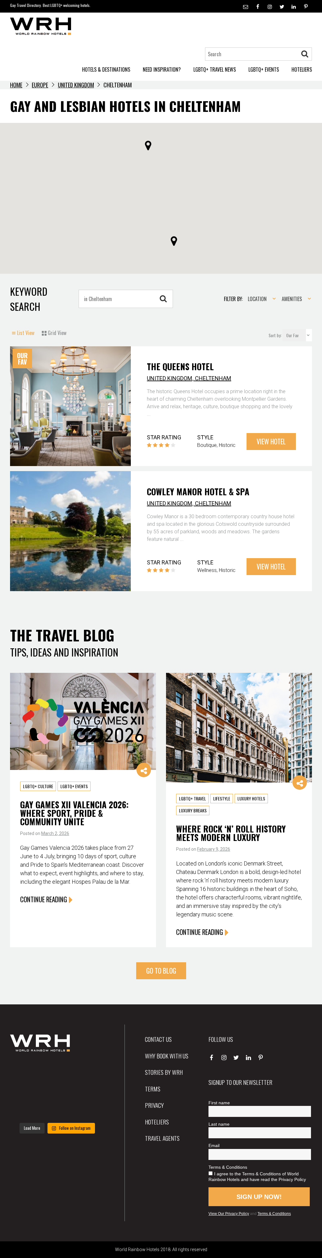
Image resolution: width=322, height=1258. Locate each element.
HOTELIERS (301, 69)
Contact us (158, 1039)
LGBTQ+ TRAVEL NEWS (214, 69)
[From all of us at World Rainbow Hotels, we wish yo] (57, 1109)
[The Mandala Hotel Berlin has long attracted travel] (57, 1070)
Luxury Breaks (193, 810)
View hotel (271, 441)
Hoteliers (157, 1121)
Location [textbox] (257, 299)
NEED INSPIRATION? (162, 69)
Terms (152, 1088)
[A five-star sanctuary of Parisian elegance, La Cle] (24, 1090)
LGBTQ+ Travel (192, 798)
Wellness (207, 570)
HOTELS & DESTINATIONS (106, 69)
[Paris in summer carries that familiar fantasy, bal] (24, 1109)
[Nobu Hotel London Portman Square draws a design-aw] (89, 1090)
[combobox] (260, 298)
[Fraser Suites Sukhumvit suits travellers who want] (24, 1070)
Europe (40, 85)
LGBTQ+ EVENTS (263, 69)
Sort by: (275, 335)
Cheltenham (213, 378)
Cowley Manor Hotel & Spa (198, 491)
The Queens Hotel (180, 366)
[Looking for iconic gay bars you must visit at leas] (57, 1090)
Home (16, 85)
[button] (148, 145)
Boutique (207, 445)
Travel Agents (162, 1138)
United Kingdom (76, 85)
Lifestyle (221, 798)
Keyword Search (28, 299)
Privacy (154, 1105)
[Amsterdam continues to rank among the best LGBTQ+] (89, 1070)
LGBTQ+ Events (74, 786)
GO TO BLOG (161, 970)
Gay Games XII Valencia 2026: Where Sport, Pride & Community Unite (74, 813)
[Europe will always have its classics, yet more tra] (89, 1109)
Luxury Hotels (251, 798)
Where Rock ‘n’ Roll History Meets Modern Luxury (231, 832)
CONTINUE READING (43, 899)
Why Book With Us (166, 1055)
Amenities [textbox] (292, 299)
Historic (227, 445)
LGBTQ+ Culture (38, 786)
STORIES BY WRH (164, 1072)
